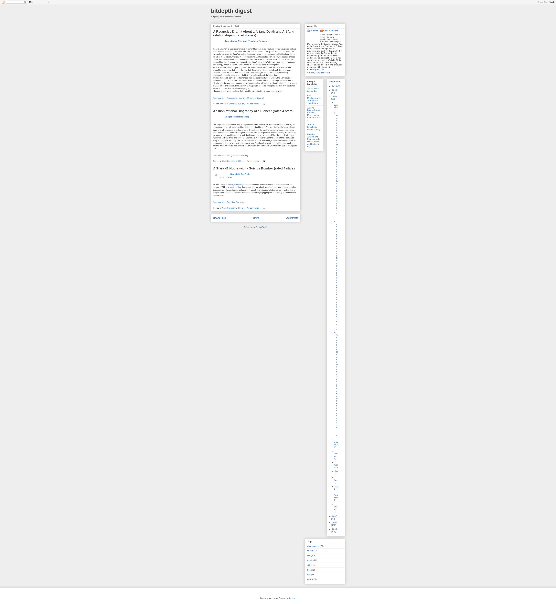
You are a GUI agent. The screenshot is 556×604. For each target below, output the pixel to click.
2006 (334, 522)
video (309, 565)
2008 (334, 96)
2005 (334, 529)
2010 (334, 86)
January (336, 507)
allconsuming (313, 546)
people (310, 579)
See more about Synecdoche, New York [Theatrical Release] (238, 98)
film (308, 555)
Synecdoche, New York (284, 51)
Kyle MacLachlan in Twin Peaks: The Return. (314, 99)
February (336, 496)
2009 (334, 90)
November (336, 443)
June (336, 480)
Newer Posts (219, 218)
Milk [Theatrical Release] (237, 117)
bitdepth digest (231, 11)
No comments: (253, 104)
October (336, 454)
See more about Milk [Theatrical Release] (230, 155)
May (337, 486)
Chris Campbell (330, 31)
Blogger (292, 598)
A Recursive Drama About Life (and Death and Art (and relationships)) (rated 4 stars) (253, 33)
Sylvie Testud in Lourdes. (313, 89)
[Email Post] (264, 104)
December (336, 106)
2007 (334, 516)
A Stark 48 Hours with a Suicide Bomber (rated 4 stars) (254, 168)
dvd (309, 574)
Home (256, 218)
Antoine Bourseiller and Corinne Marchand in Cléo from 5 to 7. (314, 114)
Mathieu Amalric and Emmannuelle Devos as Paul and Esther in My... (313, 140)
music (310, 560)
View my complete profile (318, 73)
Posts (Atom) (261, 227)
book (309, 570)
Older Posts (292, 218)
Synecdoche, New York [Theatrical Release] (246, 41)
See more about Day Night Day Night (228, 202)
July (336, 471)
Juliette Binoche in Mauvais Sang (313, 127)
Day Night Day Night (240, 174)
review (310, 551)
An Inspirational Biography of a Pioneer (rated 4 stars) (253, 111)
